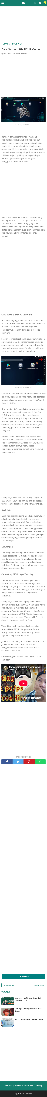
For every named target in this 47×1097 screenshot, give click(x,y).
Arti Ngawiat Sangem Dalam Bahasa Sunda (29, 1010)
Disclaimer (28, 1086)
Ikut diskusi (23, 976)
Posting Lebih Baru (9, 985)
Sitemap (39, 1086)
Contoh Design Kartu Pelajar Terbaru (29, 1019)
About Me (8, 1086)
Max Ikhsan (29, 1094)
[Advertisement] (24, 25)
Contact (18, 1086)
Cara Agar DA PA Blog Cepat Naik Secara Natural (28, 999)
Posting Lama (39, 985)
